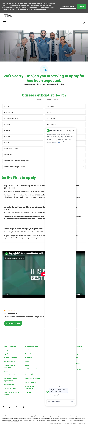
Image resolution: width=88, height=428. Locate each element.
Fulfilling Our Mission (31, 369)
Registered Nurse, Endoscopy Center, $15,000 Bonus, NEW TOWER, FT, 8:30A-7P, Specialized (42, 186)
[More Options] (49, 402)
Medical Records (9, 384)
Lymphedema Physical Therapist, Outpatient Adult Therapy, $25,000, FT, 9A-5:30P (41, 208)
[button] (68, 6)
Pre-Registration (9, 361)
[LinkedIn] (10, 407)
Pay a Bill (6, 354)
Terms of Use (82, 423)
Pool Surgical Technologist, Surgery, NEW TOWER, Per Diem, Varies (35, 229)
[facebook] (4, 407)
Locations (28, 350)
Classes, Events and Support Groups (10, 380)
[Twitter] (16, 407)
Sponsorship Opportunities (29, 374)
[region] (60, 266)
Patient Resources (10, 346)
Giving (27, 365)
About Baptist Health (31, 346)
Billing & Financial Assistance (9, 366)
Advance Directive (10, 388)
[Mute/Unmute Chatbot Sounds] (70, 130)
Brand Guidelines (30, 382)
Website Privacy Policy (70, 423)
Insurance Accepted (10, 357)
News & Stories (30, 354)
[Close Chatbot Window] (73, 130)
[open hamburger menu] (4, 22)
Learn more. (57, 142)
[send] (72, 402)
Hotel (5, 398)
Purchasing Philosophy (32, 379)
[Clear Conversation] (66, 130)
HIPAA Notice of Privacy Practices (53, 423)
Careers (27, 361)
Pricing (6, 371)
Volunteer (28, 392)
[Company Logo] (8, 16)
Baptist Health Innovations (29, 387)
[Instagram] (23, 407)
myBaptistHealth (9, 350)
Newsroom (28, 357)
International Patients (11, 375)
